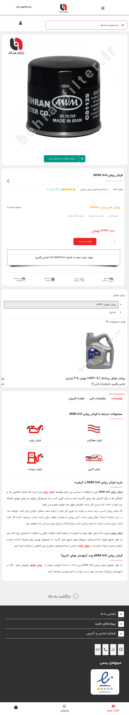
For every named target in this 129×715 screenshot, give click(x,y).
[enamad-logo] (104, 672)
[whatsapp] (113, 649)
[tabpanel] (64, 492)
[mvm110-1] (64, 94)
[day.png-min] (19, 277)
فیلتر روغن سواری (88, 189)
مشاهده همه (14, 207)
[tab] (117, 398)
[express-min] (108, 277)
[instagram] (121, 649)
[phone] (105, 649)
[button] (64, 614)
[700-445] (63, 4)
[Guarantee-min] (49, 277)
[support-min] (78, 277)
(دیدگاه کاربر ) (55, 189)
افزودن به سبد (85, 241)
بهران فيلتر (118, 189)
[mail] (98, 649)
